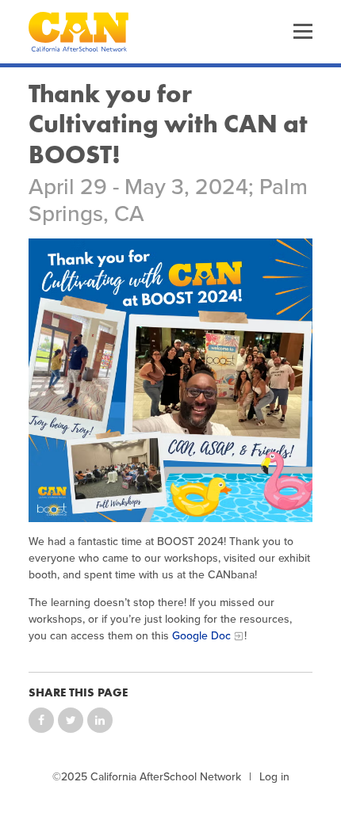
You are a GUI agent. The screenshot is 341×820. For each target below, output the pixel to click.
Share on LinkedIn (100, 720)
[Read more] (170, 380)
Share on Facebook (41, 720)
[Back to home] (78, 31)
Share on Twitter (70, 720)
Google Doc (201, 636)
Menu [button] (303, 31)
